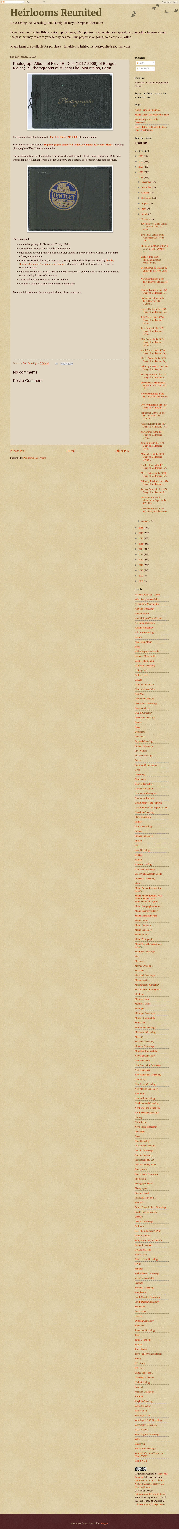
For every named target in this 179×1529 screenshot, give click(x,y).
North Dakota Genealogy (147, 1112)
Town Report (141, 1349)
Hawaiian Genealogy (145, 812)
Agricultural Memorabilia (147, 603)
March (144, 213)
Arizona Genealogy (144, 627)
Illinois (138, 821)
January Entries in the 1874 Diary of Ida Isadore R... (154, 491)
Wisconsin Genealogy (145, 1448)
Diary (137, 727)
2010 (141, 570)
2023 (141, 156)
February (146, 219)
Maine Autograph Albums (147, 906)
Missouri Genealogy (144, 1041)
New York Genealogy (145, 1098)
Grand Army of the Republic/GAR (151, 807)
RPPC (138, 1263)
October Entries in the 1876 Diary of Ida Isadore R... (154, 291)
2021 (141, 166)
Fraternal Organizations (146, 764)
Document (140, 731)
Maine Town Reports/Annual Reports (148, 945)
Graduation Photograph (146, 793)
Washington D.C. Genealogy (148, 1420)
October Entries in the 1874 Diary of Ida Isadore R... (154, 406)
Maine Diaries (141, 920)
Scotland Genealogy (144, 1287)
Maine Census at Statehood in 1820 (152, 114)
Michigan (139, 1008)
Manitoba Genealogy (145, 951)
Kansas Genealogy (144, 864)
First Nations (141, 750)
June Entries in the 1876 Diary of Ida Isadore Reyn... (152, 330)
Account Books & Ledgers (147, 594)
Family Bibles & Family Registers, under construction (151, 128)
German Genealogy (144, 788)
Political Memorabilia (145, 1197)
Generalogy (140, 779)
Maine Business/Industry (146, 910)
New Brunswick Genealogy (148, 1065)
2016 (141, 538)
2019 (141, 177)
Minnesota (140, 1022)
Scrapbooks (140, 1292)
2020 (141, 172)
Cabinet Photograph (144, 660)
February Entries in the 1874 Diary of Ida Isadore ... (154, 482)
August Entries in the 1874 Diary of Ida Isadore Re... (154, 425)
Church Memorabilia (145, 689)
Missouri (139, 1036)
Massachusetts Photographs (148, 989)
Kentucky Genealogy (145, 869)
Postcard (139, 1202)
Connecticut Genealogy (146, 703)
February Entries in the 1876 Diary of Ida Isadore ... (154, 368)
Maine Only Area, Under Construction (147, 121)
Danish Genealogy (143, 712)
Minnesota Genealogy (145, 1027)
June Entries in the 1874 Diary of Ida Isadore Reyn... (152, 445)
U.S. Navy (140, 1367)
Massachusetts (141, 979)
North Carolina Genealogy (147, 1107)
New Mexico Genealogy (146, 1088)
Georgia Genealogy (144, 783)
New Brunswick (142, 1060)
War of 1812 (141, 1410)
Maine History (142, 934)
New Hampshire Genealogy (148, 1074)
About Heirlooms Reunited (148, 109)
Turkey (138, 1358)
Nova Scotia (140, 1121)
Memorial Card (142, 998)
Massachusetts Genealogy (147, 984)
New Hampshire (142, 1069)
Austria (138, 637)
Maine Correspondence (146, 915)
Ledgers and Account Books (148, 873)
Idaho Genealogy (143, 816)
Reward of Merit (143, 1249)
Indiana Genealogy (144, 835)
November (146, 187)
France (138, 760)
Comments (143, 68)
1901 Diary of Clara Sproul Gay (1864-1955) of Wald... (154, 226)
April (144, 208)
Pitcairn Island (142, 1192)
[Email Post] (56, 363)
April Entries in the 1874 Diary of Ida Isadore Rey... (154, 466)
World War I (141, 1460)
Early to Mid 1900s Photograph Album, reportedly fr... (151, 259)
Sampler (139, 1268)
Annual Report (142, 613)
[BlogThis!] (64, 363)
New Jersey (140, 1079)
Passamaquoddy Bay (144, 1159)
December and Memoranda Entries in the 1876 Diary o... (154, 270)
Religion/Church (143, 1235)
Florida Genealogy (144, 755)
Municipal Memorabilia (146, 1050)
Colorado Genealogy (144, 698)
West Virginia (141, 1429)
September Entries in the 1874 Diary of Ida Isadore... (152, 415)
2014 (141, 548)
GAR (137, 769)
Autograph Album (143, 641)
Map (137, 956)
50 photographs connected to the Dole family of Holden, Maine (78, 144)
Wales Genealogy (143, 1405)
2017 (141, 532)
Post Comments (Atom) (34, 457)
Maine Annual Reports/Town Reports (148, 889)
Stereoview (140, 1306)
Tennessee (139, 1325)
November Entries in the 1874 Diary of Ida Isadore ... (154, 396)
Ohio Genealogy (142, 1140)
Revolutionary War (144, 1245)
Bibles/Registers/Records (147, 651)
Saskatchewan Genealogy (147, 1273)
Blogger (104, 1523)
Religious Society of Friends (148, 1240)
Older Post (122, 450)
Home (70, 450)
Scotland (139, 1282)
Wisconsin (140, 1443)
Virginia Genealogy (144, 1401)
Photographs (141, 1188)
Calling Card (141, 670)
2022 (141, 161)
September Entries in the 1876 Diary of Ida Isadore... (152, 300)
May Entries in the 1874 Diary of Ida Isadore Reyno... (152, 456)
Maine (138, 883)
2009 (141, 575)
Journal (138, 859)
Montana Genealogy (144, 1046)
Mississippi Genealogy (145, 1032)
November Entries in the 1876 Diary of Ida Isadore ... (154, 281)
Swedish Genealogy (144, 1320)
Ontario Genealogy (144, 1150)
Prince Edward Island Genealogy (150, 1207)
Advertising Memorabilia (147, 599)
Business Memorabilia (145, 656)
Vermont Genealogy (144, 1391)
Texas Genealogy (143, 1339)
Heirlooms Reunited (56, 12)
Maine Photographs (144, 939)
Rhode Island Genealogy (146, 1259)
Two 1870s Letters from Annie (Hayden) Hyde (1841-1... (152, 237)
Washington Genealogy (146, 1424)
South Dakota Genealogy (147, 1301)
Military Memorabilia (145, 1017)
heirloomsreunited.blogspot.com (150, 1493)
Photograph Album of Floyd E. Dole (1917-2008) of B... (154, 248)
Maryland (139, 970)
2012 (141, 559)
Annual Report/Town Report (148, 618)
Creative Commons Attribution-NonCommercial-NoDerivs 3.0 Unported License (150, 1484)
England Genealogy (144, 741)
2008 (141, 581)
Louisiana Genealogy (145, 878)
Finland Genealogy (144, 745)
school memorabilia (144, 1278)
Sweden (138, 1315)
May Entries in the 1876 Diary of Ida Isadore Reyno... (152, 341)
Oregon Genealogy (144, 1155)
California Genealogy (145, 665)
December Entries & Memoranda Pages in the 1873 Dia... (153, 500)
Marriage (139, 961)
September (146, 197)
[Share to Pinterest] (71, 363)
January (145, 520)
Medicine (139, 994)
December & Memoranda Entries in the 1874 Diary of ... (154, 385)
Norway (138, 1117)
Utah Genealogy (142, 1382)
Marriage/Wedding (144, 965)
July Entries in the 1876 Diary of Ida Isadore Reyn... (152, 319)
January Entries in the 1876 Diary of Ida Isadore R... (154, 376)
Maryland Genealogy (145, 975)
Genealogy (140, 774)
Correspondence (142, 708)
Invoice (138, 840)
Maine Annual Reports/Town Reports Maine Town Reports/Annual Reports (148, 898)
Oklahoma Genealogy (145, 1145)
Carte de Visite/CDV (145, 684)
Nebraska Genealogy (145, 1055)
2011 (141, 564)
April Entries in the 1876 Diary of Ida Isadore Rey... (154, 352)
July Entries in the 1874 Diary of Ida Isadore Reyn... (152, 434)
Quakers (139, 1216)
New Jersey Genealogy (145, 1084)
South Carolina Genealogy (147, 1297)
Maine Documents (143, 925)
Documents (140, 736)
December (146, 181)
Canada (138, 679)
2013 (141, 554)
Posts (141, 62)
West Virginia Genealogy (147, 1434)
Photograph (140, 1178)
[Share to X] (67, 363)
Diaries (138, 722)
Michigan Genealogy (145, 1013)
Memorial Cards (142, 1003)
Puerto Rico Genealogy (146, 1211)
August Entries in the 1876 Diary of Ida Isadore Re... (154, 310)
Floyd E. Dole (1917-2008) (64, 137)
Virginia (139, 1396)
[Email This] (62, 363)
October (145, 192)
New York (139, 1093)
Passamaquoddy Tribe (145, 1164)
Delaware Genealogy (145, 717)
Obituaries (140, 1131)
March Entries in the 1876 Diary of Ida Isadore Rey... (154, 360)
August (145, 203)
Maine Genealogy (143, 929)
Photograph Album (144, 1183)
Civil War (139, 693)
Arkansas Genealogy (144, 632)
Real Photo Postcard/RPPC (148, 1230)
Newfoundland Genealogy (147, 1103)
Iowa (137, 845)
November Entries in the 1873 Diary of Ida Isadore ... (154, 511)
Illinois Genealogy (143, 826)
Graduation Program (144, 798)
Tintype (138, 1344)
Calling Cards (141, 675)
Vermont (139, 1386)
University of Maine (144, 1377)
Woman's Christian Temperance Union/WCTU (150, 1454)
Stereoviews (140, 1311)
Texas (137, 1334)
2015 (141, 543)
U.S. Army (140, 1363)
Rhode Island (141, 1254)
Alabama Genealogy (144, 608)
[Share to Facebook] (69, 363)
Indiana (138, 831)
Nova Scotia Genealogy (146, 1126)
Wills (137, 1439)
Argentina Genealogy (145, 622)
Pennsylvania (141, 1169)
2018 (141, 527)
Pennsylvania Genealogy (146, 1173)
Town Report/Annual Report (148, 1353)
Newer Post (17, 450)
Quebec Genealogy (144, 1221)
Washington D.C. (143, 1415)
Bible (137, 646)
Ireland (138, 854)
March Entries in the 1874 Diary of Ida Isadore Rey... (154, 474)
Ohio (137, 1136)
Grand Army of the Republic (148, 802)
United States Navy (144, 1372)
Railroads (139, 1226)
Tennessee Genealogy (145, 1330)
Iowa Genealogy (142, 850)
